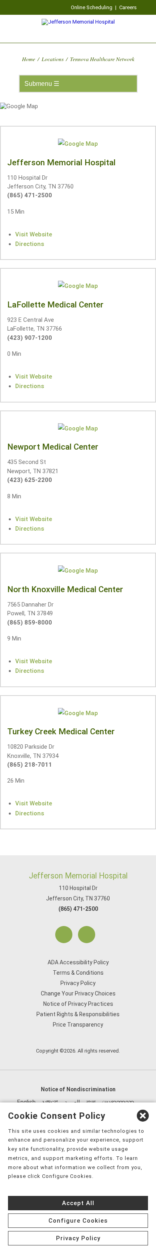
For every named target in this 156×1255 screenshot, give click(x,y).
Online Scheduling (91, 7)
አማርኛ (50, 1102)
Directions (29, 244)
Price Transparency (78, 1024)
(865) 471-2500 (78, 909)
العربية (72, 1102)
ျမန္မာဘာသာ (118, 1102)
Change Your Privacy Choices (78, 993)
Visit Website (33, 234)
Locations (53, 59)
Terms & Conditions (78, 973)
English (26, 1102)
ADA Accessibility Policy (78, 962)
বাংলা (91, 1102)
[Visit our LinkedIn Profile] (86, 934)
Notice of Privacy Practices (78, 1004)
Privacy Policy (78, 983)
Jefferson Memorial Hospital (78, 875)
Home (28, 59)
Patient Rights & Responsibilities (78, 1014)
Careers (128, 7)
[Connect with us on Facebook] (63, 934)
